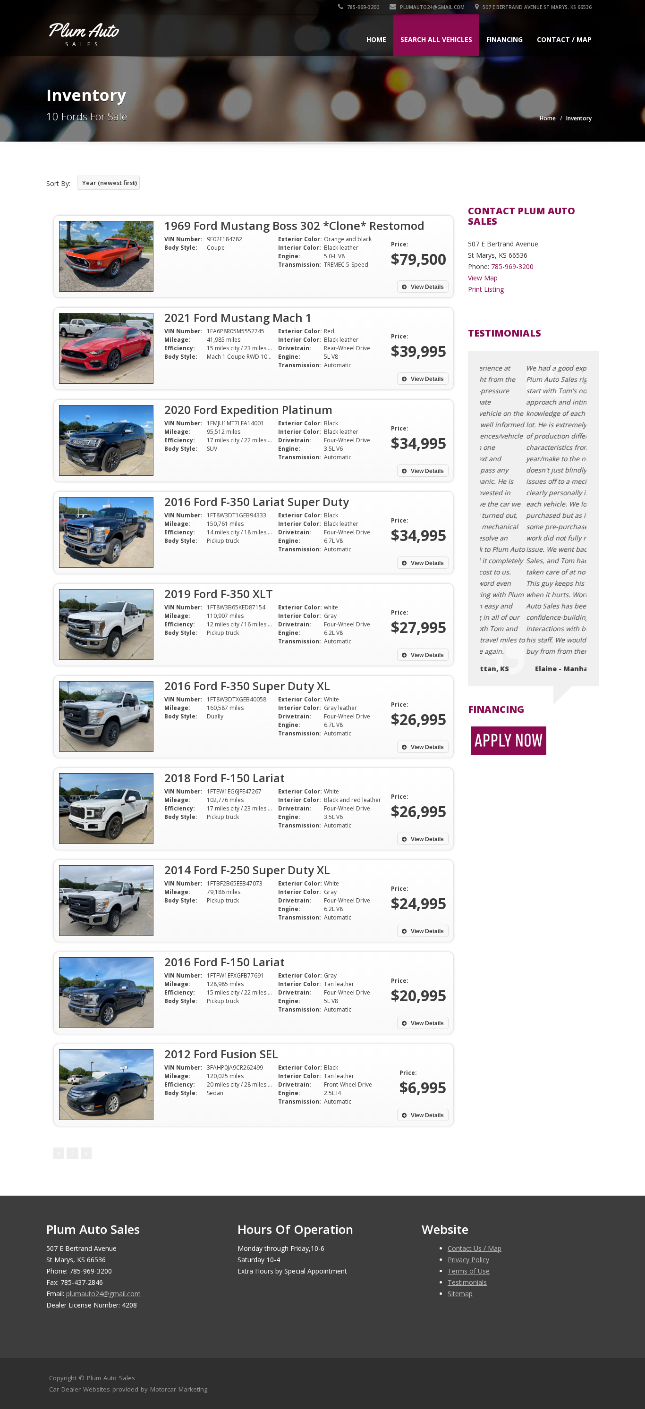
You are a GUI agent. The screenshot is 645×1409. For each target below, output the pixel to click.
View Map (483, 277)
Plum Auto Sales (111, 1378)
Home (376, 39)
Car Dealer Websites (79, 1389)
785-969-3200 (362, 7)
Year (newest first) (109, 182)
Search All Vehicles (436, 39)
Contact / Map (564, 39)
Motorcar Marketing (178, 1389)
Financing (504, 39)
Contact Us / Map (474, 1248)
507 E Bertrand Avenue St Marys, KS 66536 (536, 7)
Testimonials (467, 1282)
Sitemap (460, 1293)
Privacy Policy (468, 1259)
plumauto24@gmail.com (432, 7)
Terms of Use (469, 1270)
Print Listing (486, 289)
